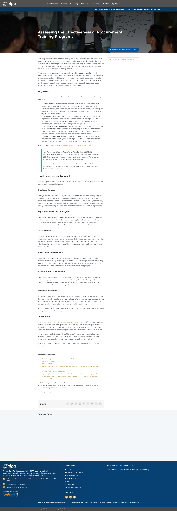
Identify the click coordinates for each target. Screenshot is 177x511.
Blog (67, 481)
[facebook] (70, 497)
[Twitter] (72, 404)
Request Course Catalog (74, 472)
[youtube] (74, 497)
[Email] (100, 404)
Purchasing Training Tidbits (50, 361)
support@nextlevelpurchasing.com (16, 487)
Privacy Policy (71, 484)
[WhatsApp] (84, 404)
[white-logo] (9, 2)
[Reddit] (76, 404)
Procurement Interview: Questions (53, 371)
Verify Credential (72, 475)
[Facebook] (68, 404)
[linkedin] (66, 497)
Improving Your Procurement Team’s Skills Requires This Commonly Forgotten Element (71, 374)
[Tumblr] (88, 404)
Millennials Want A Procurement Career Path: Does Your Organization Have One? (69, 376)
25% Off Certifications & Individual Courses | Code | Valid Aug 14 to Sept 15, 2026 (109, 9)
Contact (69, 470)
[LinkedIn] (80, 404)
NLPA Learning (61, 388)
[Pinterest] (92, 404)
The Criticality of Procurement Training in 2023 (57, 359)
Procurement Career (48, 379)
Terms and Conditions (73, 487)
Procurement (47, 393)
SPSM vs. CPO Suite (48, 364)
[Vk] (96, 404)
